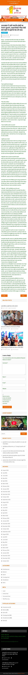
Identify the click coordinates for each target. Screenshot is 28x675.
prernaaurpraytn (15, 35)
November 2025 (6, 494)
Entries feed (5, 593)
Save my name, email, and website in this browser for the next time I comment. (7, 400)
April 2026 (5, 481)
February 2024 (6, 550)
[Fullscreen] (25, 429)
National (4, 572)
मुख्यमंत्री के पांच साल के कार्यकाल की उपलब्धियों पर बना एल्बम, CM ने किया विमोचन (14, 442)
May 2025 (5, 510)
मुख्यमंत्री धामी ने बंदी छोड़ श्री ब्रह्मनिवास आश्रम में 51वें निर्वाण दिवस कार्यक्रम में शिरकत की (14, 456)
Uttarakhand (4, 32)
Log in (4, 591)
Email (4, 382)
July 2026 (5, 473)
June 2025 (5, 507)
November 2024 (6, 526)
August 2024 (6, 534)
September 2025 (6, 499)
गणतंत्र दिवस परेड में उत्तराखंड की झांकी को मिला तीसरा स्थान (24, 295)
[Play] (3, 429)
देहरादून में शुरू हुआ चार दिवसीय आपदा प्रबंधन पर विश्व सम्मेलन (12, 347)
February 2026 (6, 486)
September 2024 (6, 531)
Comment (5, 363)
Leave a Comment (6, 36)
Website (4, 388)
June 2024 (5, 539)
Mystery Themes (21, 673)
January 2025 (6, 521)
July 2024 (5, 537)
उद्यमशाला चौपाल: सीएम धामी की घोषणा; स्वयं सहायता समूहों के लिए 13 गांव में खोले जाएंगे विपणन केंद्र (14, 461)
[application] (14, 423)
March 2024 (5, 547)
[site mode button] (23, 20)
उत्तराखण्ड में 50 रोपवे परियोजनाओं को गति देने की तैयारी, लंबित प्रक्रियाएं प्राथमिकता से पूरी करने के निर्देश (14, 452)
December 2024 (6, 523)
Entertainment (6, 569)
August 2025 (6, 502)
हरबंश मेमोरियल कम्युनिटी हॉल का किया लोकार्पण (9, 306)
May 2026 (5, 478)
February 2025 (6, 518)
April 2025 (5, 513)
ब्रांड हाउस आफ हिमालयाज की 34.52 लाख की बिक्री (10, 326)
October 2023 (6, 561)
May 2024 (5, 542)
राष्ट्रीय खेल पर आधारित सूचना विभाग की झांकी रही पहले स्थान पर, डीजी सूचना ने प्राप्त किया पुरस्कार (5, 295)
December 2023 (6, 555)
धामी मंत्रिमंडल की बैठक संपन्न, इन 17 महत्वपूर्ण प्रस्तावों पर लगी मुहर (14, 447)
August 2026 (6, 470)
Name (4, 377)
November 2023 (6, 558)
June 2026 (5, 475)
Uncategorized (6, 577)
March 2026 (5, 483)
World (4, 582)
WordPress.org (6, 598)
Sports (4, 574)
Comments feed (6, 596)
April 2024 (5, 545)
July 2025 (5, 505)
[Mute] (22, 429)
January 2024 (6, 553)
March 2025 (5, 515)
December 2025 (6, 491)
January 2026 (6, 489)
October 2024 (6, 529)
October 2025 (6, 497)
